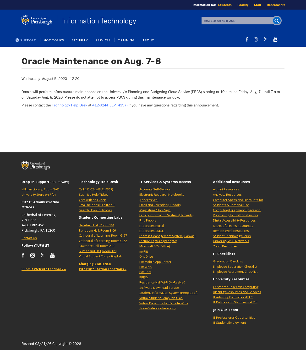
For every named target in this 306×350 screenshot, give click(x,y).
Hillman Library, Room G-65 (41, 189)
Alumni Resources (226, 189)
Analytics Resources (227, 194)
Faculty (242, 4)
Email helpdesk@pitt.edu (97, 205)
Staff (257, 4)
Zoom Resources (225, 246)
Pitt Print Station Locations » (102, 269)
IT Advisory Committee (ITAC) (233, 297)
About (148, 40)
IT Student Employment (229, 322)
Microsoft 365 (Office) (154, 246)
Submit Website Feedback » (44, 269)
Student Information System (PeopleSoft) (168, 292)
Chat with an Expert (92, 200)
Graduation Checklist (228, 261)
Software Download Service (159, 287)
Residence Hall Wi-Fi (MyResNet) (162, 282)
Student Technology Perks (232, 236)
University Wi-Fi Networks (231, 241)
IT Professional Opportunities (234, 317)
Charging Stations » (95, 263)
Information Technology (99, 20)
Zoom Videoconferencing (157, 308)
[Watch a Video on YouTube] (275, 39)
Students (225, 4)
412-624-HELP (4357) (110, 105)
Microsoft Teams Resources (233, 225)
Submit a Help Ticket (93, 194)
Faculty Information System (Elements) (166, 215)
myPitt (143, 251)
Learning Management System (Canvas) (167, 236)
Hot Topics (54, 40)
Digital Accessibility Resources (234, 220)
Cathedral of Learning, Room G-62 (103, 241)
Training (126, 40)
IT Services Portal (151, 225)
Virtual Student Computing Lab (100, 256)
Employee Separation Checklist (235, 266)
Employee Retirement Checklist (235, 271)
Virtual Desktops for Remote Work (163, 303)
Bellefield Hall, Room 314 (96, 225)
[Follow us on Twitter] (266, 39)
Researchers (276, 4)
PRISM (143, 277)
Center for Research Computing (235, 287)
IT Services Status (151, 230)
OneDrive (146, 256)
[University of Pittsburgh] (37, 20)
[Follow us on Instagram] (256, 39)
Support (28, 40)
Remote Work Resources (231, 230)
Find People (147, 220)
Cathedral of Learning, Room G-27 (103, 235)
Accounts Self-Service (154, 189)
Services (102, 40)
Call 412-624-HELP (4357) (96, 189)
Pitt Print (145, 272)
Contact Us (29, 238)
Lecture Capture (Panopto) (158, 241)
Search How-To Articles (95, 210)
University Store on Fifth (39, 194)
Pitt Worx (145, 267)
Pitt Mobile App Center (155, 262)
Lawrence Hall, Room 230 (96, 246)
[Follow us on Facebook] (247, 39)
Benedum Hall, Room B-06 (97, 230)
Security (80, 40)
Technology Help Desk (69, 105)
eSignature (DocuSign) (155, 210)
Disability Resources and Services (237, 292)
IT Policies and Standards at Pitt (235, 302)
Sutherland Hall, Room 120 (97, 251)
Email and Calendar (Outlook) (159, 205)
